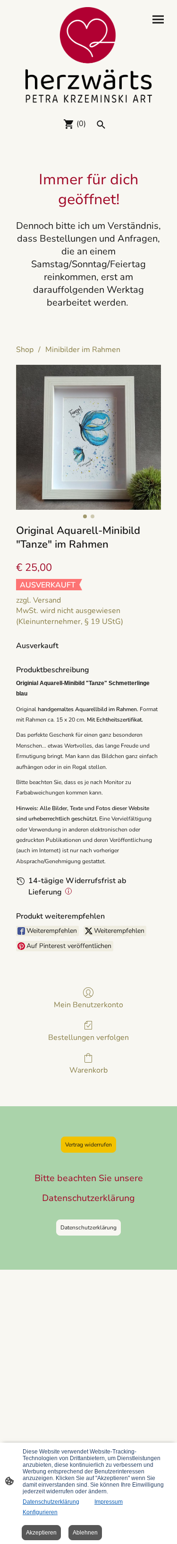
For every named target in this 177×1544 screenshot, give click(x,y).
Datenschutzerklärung (88, 1227)
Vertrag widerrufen (88, 1144)
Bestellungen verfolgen (88, 1037)
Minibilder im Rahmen (82, 349)
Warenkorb (88, 1070)
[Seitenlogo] (88, 55)
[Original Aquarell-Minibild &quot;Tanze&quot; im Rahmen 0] (88, 437)
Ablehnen (85, 1532)
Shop (25, 349)
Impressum (108, 1502)
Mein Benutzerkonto (88, 1005)
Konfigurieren (40, 1512)
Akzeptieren (41, 1532)
